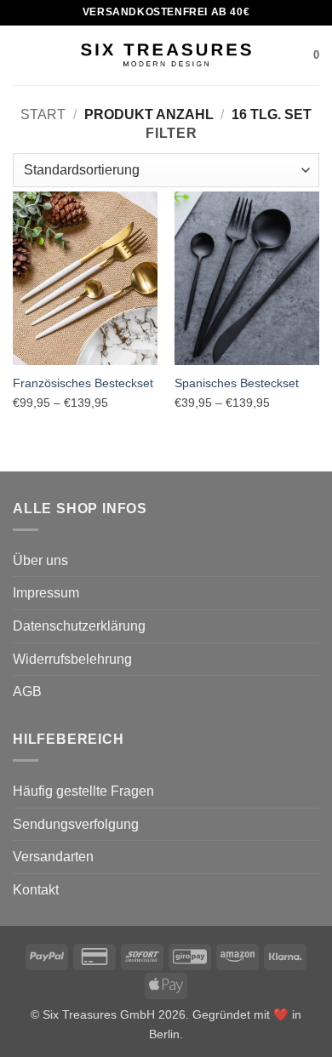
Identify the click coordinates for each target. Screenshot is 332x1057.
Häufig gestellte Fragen (83, 791)
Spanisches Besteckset (237, 383)
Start (43, 114)
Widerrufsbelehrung (72, 659)
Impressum (46, 593)
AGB (27, 691)
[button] (23, 55)
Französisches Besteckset (83, 383)
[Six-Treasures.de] (166, 56)
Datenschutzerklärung (79, 626)
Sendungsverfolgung (76, 824)
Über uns (40, 560)
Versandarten (53, 856)
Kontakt (36, 890)
